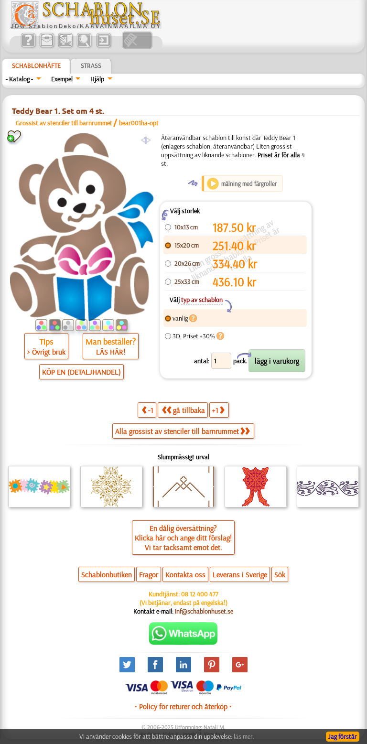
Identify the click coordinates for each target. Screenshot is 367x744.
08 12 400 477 (199, 594)
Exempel (62, 79)
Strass (91, 65)
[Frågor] (28, 46)
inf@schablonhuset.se (204, 611)
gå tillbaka (189, 410)
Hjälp (97, 79)
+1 (215, 410)
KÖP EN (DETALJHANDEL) (81, 372)
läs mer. (244, 736)
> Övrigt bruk (46, 351)
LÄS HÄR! (110, 351)
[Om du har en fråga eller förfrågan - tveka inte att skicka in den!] (183, 642)
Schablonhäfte (36, 65)
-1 (150, 410)
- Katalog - (19, 79)
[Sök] (84, 46)
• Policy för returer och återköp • (183, 706)
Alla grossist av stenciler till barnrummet (177, 431)
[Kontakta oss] (46, 46)
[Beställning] (65, 46)
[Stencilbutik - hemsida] (86, 26)
